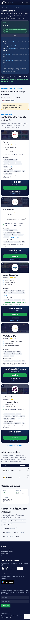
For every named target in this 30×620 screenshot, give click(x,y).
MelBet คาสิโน (9, 477)
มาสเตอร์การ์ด (7, 524)
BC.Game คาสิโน (10, 470)
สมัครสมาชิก (6, 605)
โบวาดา (6, 142)
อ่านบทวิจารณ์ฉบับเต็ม (15, 193)
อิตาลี (12, 615)
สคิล (7, 532)
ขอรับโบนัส (15, 188)
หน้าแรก (3, 7)
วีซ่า (4, 521)
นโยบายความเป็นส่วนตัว (7, 551)
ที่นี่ (2, 565)
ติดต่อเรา (3, 555)
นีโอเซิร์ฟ (17, 536)
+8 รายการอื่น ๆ (20, 418)
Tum (8, 76)
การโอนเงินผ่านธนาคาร (18, 521)
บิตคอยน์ (19, 532)
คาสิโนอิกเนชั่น (8, 210)
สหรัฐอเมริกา (8, 100)
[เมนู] (27, 2)
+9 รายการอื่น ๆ (14, 237)
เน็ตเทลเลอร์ (9, 528)
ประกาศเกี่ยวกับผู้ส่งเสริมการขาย (9, 549)
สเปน (21, 615)
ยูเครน (2, 617)
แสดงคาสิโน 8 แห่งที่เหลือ (15, 445)
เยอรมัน (16, 615)
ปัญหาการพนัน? (5, 553)
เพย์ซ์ (7, 536)
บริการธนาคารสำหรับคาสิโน (11, 7)
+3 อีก (11, 166)
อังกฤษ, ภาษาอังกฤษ (5, 615)
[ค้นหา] (22, 2)
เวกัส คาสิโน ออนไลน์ (10, 275)
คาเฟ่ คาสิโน (7, 397)
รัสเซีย (6, 617)
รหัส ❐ (15, 191)
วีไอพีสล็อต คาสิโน (9, 336)
